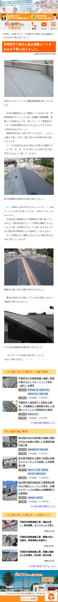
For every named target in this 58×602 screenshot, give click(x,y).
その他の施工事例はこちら (43, 423)
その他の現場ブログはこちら (42, 566)
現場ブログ (17, 34)
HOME (6, 34)
